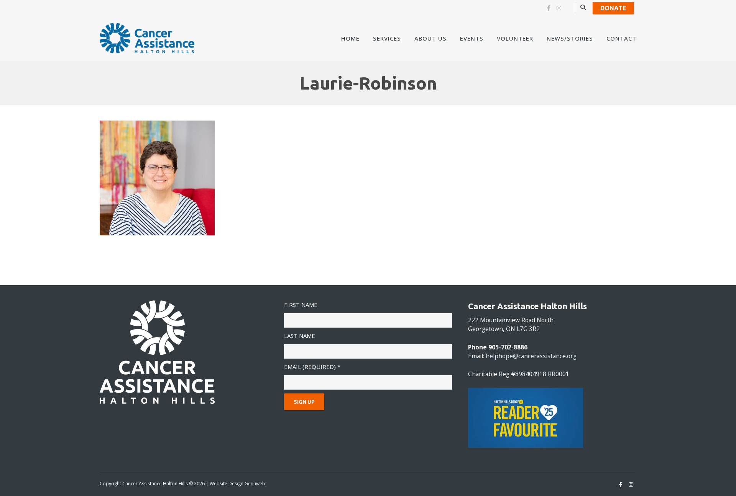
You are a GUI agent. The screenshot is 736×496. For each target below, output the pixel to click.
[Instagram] (559, 8)
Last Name (299, 335)
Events (471, 38)
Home (350, 38)
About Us (430, 38)
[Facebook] (549, 8)
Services (387, 38)
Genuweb (255, 483)
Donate (613, 8)
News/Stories (570, 38)
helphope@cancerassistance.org (531, 356)
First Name (300, 304)
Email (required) (312, 366)
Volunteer (515, 38)
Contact (621, 38)
